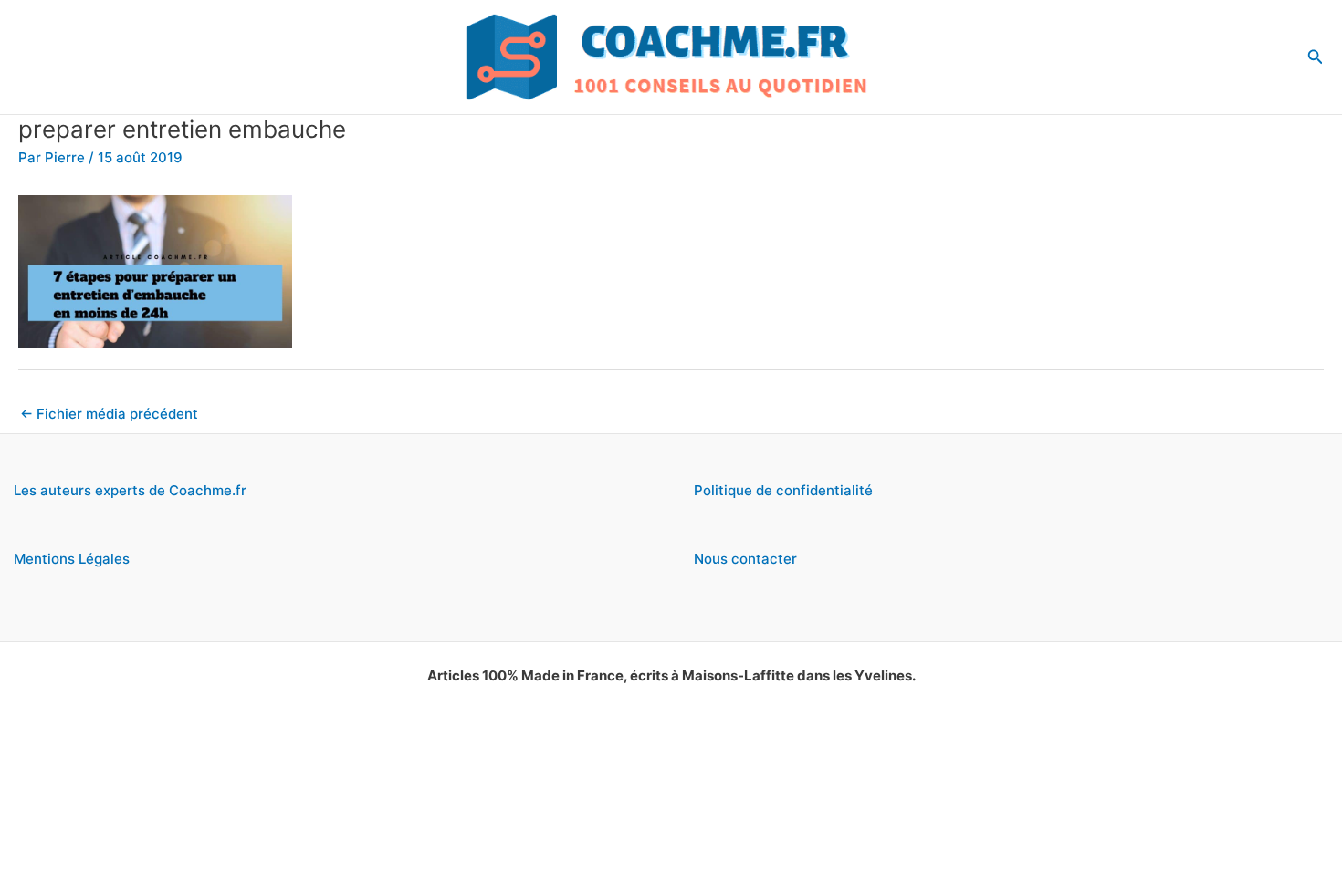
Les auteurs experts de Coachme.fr (130, 490)
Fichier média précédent (109, 413)
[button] (1315, 57)
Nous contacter (745, 558)
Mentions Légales (72, 558)
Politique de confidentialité (783, 490)
